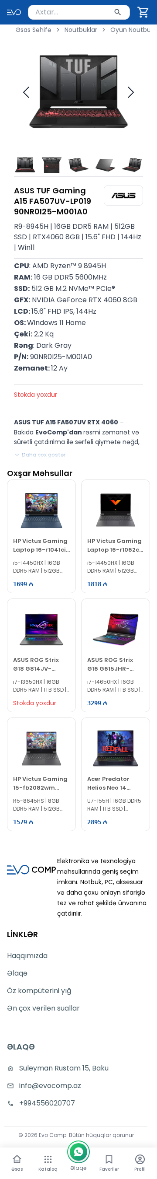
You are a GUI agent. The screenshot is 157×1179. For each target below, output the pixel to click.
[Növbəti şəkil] (130, 92)
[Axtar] (118, 12)
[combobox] (79, 12)
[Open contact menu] (78, 1152)
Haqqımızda (27, 956)
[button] (143, 12)
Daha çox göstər (43, 454)
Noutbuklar (81, 29)
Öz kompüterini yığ (39, 991)
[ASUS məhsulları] (123, 195)
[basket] (143, 12)
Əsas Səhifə (33, 29)
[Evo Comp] (14, 12)
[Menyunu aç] (48, 1159)
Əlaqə (17, 973)
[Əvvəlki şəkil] (26, 92)
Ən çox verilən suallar (43, 1008)
